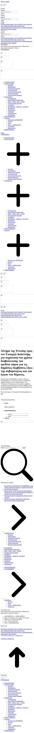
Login (2, 22)
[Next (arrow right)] (3, 678)
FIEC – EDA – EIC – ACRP (12, 551)
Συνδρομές (11, 607)
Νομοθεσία (7, 557)
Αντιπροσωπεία (12, 540)
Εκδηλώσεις (8, 564)
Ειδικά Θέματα (8, 562)
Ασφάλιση (7, 554)
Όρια (9, 603)
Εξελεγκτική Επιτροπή (14, 541)
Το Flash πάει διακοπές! (11, 489)
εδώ (2, 393)
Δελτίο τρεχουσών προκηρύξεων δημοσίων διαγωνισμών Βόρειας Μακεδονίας (17, 499)
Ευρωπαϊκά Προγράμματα (12, 549)
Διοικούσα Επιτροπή (14, 538)
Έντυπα (10, 602)
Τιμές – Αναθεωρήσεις (14, 605)
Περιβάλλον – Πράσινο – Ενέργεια (14, 556)
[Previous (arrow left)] (1, 678)
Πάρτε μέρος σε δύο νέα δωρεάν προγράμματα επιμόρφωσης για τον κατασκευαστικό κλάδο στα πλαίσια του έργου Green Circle (18, 492)
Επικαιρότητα (8, 548)
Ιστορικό (10, 535)
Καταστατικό (11, 536)
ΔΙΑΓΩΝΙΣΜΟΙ (9, 569)
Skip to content (5, 1)
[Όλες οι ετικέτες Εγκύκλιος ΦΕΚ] (9, 407)
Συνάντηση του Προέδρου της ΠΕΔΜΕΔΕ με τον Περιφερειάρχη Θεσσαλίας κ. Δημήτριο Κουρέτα (18, 486)
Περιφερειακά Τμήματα (15, 545)
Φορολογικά (8, 559)
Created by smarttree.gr (7, 638)
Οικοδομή (7, 561)
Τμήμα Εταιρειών (13, 543)
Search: (3, 448)
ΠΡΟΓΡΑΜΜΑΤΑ (9, 567)
